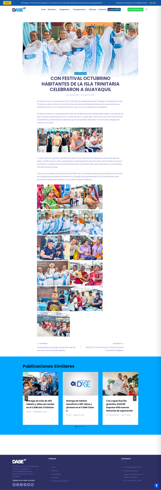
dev (30, 412)
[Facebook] (14, 484)
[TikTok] (25, 484)
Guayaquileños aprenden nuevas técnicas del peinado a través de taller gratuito (56, 347)
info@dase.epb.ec (131, 471)
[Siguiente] (134, 398)
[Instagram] (17, 484)
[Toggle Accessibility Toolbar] (156, 485)
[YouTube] (28, 484)
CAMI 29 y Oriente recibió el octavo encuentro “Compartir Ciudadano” (105, 347)
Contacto (102, 9)
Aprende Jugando (114, 10)
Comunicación (74, 95)
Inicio (43, 9)
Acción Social (80, 73)
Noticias (92, 9)
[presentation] (40, 384)
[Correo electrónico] (32, 484)
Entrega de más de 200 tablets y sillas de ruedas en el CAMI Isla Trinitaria (40, 404)
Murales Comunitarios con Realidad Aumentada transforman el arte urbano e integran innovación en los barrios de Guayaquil (115, 3)
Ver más (153, 3)
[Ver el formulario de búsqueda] (147, 10)
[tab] (76, 426)
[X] (21, 484)
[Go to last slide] (26, 398)
